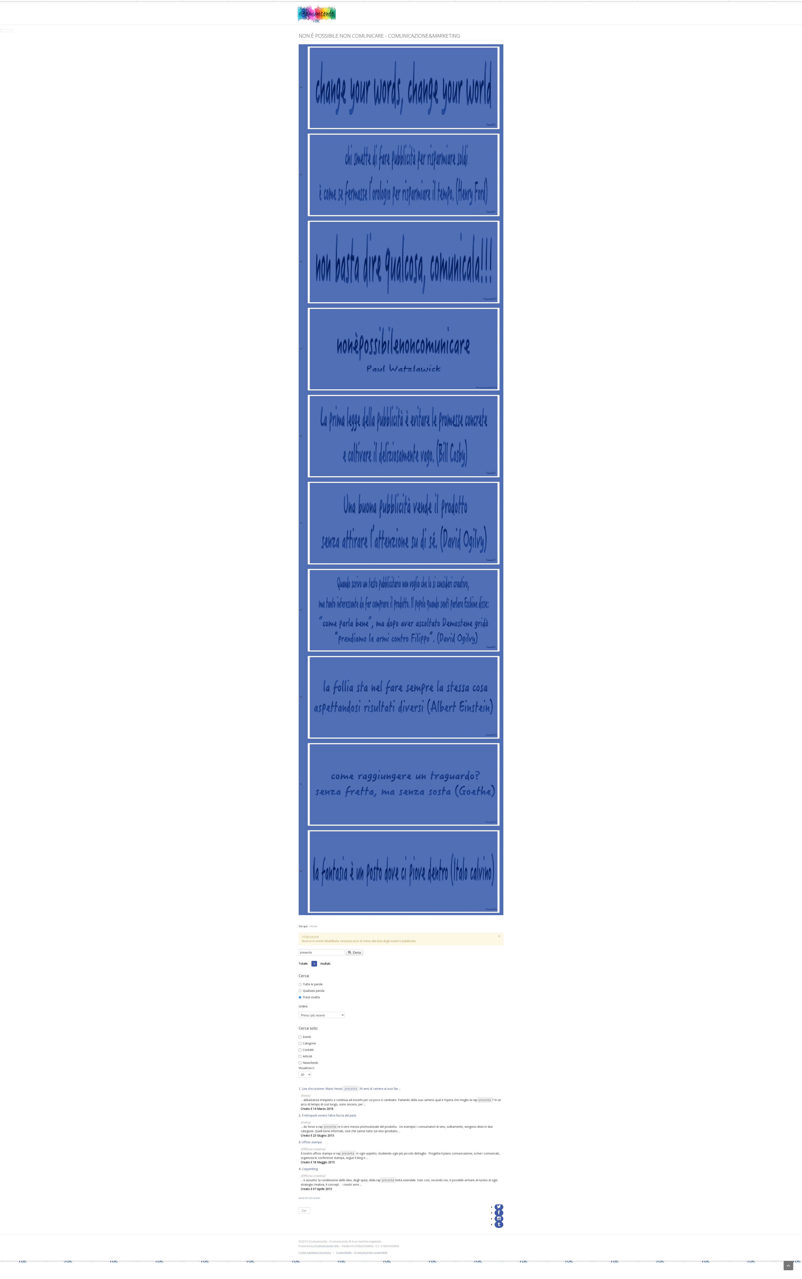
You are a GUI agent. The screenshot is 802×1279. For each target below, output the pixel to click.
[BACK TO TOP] (788, 1265)
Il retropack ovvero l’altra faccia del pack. (329, 1115)
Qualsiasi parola (313, 991)
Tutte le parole (313, 984)
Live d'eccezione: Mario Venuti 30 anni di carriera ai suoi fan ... (351, 1089)
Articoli (307, 1056)
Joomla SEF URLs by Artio (309, 1198)
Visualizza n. (307, 1068)
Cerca (356, 952)
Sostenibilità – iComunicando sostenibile (361, 1253)
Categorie (309, 1043)
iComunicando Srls (327, 1246)
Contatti (308, 1050)
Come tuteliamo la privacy (315, 1253)
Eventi (307, 1037)
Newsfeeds (310, 1063)
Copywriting (310, 1169)
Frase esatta (311, 997)
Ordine (303, 1006)
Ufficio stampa (312, 1142)
